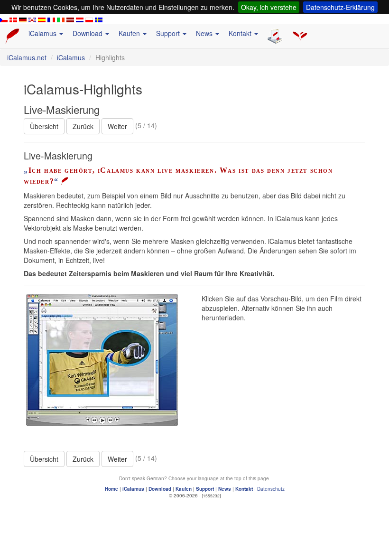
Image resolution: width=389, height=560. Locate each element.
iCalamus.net (26, 57)
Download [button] (88, 33)
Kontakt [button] (241, 33)
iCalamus (71, 57)
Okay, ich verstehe (268, 7)
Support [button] (169, 33)
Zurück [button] (83, 126)
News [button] (205, 33)
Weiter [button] (117, 126)
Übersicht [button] (44, 126)
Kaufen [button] (130, 33)
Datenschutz (271, 488)
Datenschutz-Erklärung (340, 7)
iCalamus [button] (43, 33)
